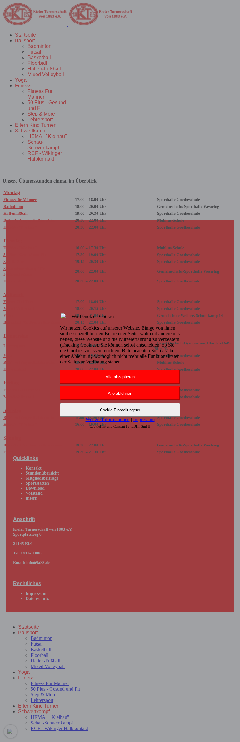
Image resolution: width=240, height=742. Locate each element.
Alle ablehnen (120, 393)
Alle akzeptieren (120, 376)
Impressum (144, 419)
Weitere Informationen (108, 419)
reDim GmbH (140, 426)
